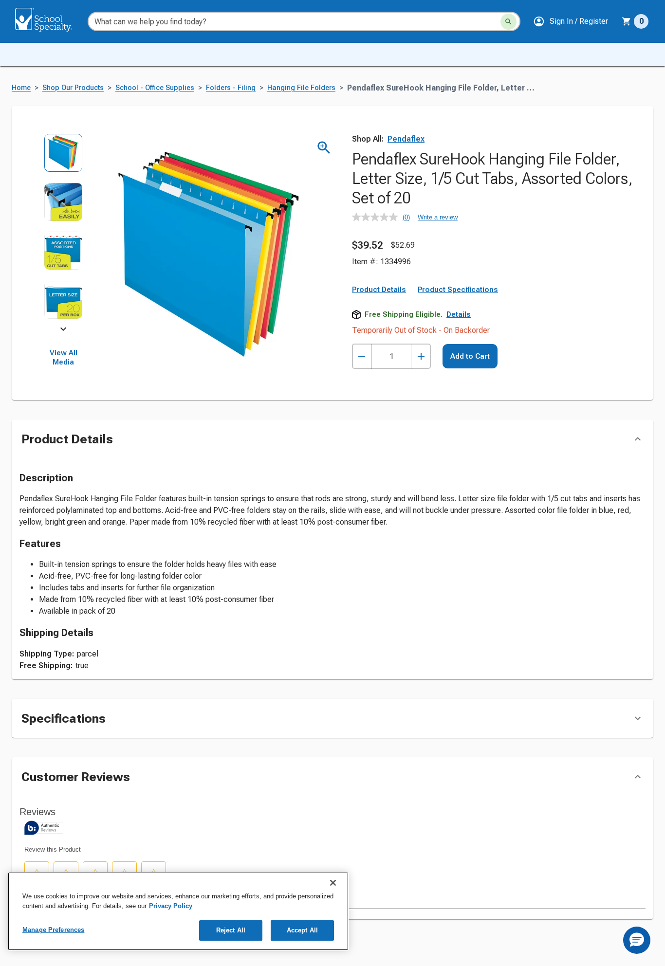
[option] (63, 157)
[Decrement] (362, 356)
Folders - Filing (231, 88)
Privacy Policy (170, 906)
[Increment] (421, 356)
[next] (63, 331)
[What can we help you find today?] (508, 22)
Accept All (302, 930)
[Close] (333, 882)
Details (458, 314)
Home (21, 88)
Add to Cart (470, 356)
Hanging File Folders (301, 88)
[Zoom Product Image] (324, 147)
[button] (570, 21)
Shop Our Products (73, 88)
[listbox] (63, 231)
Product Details (379, 289)
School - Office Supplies (154, 88)
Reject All (230, 930)
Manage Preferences (53, 929)
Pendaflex (406, 139)
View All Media (63, 357)
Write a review (438, 217)
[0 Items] (626, 21)
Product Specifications (458, 289)
